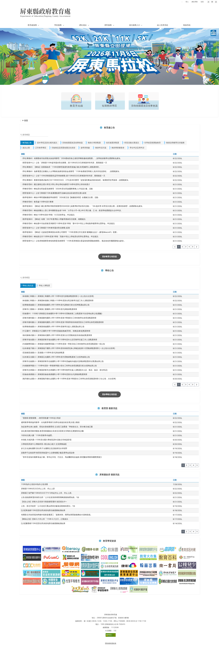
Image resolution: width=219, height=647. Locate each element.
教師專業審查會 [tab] (118, 148)
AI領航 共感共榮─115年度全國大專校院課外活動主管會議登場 (46, 440)
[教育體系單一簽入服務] (90, 549)
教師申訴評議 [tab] (100, 148)
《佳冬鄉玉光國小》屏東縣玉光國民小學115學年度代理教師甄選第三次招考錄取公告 (55, 357)
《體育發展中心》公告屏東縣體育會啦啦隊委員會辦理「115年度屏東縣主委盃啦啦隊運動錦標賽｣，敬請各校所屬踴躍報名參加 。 (73, 241)
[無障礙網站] (111, 636)
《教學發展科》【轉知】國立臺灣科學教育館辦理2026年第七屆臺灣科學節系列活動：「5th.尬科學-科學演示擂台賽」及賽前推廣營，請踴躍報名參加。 (82, 206)
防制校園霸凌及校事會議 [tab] (73, 143)
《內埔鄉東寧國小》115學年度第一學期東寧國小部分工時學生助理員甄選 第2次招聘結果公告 (59, 366)
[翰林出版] (148, 565)
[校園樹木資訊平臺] (138, 589)
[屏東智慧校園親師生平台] (148, 549)
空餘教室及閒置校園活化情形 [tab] (63, 148)
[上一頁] (175, 247)
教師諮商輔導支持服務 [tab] (175, 143)
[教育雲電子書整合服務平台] (32, 557)
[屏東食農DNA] (80, 589)
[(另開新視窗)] (76, 109)
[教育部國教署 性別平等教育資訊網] (71, 581)
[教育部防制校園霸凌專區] (32, 581)
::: (181, 2)
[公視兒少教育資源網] (187, 565)
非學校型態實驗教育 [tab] (152, 143)
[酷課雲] (32, 565)
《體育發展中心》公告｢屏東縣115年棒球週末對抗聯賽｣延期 (45, 228)
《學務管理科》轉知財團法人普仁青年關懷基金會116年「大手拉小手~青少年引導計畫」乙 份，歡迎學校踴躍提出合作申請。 (72, 210)
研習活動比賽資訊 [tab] (131, 143)
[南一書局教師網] (168, 565)
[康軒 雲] (129, 565)
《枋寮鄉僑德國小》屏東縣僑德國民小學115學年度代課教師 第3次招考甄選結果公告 (55, 305)
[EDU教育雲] (109, 549)
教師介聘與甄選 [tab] (94, 143)
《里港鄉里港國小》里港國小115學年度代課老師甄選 (42, 353)
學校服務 (58, 25)
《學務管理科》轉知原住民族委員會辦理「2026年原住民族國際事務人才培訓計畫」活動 (57, 189)
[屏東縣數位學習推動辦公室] (51, 549)
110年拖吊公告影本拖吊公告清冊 (34, 484)
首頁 (202, 2)
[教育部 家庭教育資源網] (51, 573)
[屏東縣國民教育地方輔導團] (148, 573)
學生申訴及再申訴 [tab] (137, 148)
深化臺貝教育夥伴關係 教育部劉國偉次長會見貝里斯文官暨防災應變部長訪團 (52, 431)
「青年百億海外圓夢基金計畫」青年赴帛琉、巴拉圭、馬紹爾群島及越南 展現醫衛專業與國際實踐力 (61, 457)
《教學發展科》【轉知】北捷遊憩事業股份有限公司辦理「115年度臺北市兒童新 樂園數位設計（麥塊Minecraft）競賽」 (69, 232)
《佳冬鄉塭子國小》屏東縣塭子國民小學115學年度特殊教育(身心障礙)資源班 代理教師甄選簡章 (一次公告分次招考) (68, 348)
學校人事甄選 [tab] (44, 285)
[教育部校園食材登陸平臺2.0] (90, 565)
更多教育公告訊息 (109, 256)
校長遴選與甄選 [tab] (112, 143)
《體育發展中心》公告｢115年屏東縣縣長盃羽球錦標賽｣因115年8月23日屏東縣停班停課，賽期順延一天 (63, 176)
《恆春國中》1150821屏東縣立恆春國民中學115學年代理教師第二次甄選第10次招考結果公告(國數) (61, 313)
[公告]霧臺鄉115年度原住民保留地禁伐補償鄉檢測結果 (43, 523)
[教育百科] (168, 557)
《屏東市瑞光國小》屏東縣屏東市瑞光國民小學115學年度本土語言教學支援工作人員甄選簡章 (59, 340)
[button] (11, 56)
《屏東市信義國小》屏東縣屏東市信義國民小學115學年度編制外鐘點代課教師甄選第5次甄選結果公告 (62, 361)
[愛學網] (71, 565)
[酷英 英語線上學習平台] (109, 557)
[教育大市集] (148, 557)
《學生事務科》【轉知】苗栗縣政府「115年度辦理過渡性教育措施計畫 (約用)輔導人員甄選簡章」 (61, 167)
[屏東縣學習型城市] (100, 589)
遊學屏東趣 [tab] (85, 148)
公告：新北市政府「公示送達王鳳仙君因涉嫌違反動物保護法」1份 (48, 506)
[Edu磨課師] (168, 549)
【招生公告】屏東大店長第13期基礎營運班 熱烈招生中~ (44, 502)
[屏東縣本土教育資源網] (119, 589)
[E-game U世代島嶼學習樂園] (51, 565)
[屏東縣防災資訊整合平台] (109, 581)
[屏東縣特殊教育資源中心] (90, 573)
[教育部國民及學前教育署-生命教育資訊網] (109, 565)
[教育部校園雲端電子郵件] (90, 557)
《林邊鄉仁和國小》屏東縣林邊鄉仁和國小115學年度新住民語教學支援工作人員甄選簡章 (57, 300)
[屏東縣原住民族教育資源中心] (129, 573)
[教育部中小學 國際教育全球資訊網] (71, 557)
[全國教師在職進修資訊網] (129, 549)
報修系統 (186, 25)
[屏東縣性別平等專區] (90, 581)
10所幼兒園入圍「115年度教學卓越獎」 (37, 435)
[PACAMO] (51, 557)
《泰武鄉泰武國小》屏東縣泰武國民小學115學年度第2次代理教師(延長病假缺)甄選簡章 (56, 335)
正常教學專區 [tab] (40, 148)
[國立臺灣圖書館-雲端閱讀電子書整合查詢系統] (32, 573)
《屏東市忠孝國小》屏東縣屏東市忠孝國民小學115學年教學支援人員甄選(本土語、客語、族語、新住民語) (64, 370)
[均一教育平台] (187, 557)
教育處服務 (32, 25)
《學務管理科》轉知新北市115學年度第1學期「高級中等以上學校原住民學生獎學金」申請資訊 (59, 236)
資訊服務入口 (134, 25)
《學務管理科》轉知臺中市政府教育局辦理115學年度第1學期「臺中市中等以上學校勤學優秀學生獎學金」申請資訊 (68, 223)
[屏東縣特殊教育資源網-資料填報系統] (109, 573)
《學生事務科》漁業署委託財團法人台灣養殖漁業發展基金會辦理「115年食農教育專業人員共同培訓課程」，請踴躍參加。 (71, 171)
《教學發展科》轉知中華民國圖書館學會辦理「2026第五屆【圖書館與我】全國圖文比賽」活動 (59, 197)
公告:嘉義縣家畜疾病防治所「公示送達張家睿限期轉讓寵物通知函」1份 (50, 497)
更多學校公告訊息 (109, 394)
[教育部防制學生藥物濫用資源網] (51, 581)
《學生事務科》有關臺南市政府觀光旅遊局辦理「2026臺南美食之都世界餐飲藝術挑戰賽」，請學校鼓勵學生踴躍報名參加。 (71, 158)
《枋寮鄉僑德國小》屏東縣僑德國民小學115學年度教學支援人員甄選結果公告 (52, 327)
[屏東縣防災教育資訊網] (187, 581)
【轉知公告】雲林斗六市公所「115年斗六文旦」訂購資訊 (44, 519)
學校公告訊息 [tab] (27, 285)
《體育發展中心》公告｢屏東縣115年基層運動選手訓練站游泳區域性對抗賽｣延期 (53, 193)
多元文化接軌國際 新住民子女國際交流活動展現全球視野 (44, 448)
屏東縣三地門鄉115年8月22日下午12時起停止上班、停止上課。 (47, 493)
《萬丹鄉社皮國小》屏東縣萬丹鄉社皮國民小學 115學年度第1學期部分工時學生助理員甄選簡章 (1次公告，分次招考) (68, 379)
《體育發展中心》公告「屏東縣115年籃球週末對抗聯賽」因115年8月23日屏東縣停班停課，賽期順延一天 (64, 163)
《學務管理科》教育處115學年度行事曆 (37, 202)
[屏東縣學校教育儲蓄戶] (168, 573)
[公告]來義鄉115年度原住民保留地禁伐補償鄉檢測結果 (43, 510)
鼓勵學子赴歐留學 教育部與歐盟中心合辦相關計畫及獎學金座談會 (47, 453)
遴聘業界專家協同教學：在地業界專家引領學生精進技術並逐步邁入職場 (50, 422)
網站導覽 (195, 2)
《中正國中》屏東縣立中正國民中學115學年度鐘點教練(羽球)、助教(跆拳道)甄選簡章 (55, 331)
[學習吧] (129, 557)
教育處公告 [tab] (27, 143)
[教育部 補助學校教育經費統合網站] (187, 573)
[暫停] (109, 56)
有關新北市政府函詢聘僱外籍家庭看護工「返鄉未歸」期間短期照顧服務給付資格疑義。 (56, 515)
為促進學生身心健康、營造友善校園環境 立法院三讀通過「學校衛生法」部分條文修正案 (57, 427)
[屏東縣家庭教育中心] (71, 573)
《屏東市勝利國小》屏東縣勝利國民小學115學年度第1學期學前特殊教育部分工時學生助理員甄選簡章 (62, 322)
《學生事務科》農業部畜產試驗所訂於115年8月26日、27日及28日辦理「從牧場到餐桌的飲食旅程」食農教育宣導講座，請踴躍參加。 (75, 180)
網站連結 (83, 25)
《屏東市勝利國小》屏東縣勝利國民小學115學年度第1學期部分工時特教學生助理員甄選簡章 (58, 318)
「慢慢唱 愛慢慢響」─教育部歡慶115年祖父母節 (41, 418)
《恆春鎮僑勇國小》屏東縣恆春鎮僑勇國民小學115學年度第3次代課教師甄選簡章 (54, 374)
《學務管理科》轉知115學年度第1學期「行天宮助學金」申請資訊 (47, 215)
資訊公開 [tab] (26, 148)
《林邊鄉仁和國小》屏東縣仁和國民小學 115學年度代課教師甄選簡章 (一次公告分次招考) (57, 296)
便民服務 (108, 25)
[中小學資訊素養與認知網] (71, 549)
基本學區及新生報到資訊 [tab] (47, 143)
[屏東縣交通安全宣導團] (148, 581)
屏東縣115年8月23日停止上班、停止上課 (38, 489)
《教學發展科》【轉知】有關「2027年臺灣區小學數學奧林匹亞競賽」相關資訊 (53, 219)
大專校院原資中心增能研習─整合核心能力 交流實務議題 (44, 444)
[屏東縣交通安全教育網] (168, 581)
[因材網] (187, 549)
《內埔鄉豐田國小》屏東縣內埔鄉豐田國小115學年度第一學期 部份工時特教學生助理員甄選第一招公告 (63, 344)
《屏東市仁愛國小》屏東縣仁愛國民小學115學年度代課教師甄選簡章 (49, 309)
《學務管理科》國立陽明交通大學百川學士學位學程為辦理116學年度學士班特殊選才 (55, 184)
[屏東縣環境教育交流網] (129, 581)
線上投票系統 (162, 25)
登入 (187, 2)
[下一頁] (196, 247)
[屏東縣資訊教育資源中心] (32, 549)
